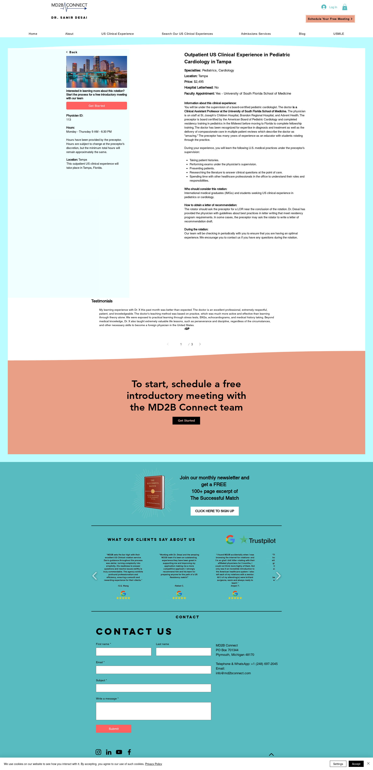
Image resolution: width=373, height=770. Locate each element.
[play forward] (278, 576)
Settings (338, 764)
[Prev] (168, 344)
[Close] (368, 764)
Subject (101, 680)
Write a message (107, 698)
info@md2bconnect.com (233, 673)
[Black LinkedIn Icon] (108, 752)
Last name (162, 644)
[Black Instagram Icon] (98, 752)
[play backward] (94, 576)
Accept (356, 764)
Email (100, 662)
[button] (344, 7)
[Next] (200, 344)
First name (103, 644)
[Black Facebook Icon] (129, 752)
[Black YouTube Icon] (119, 752)
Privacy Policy (153, 764)
